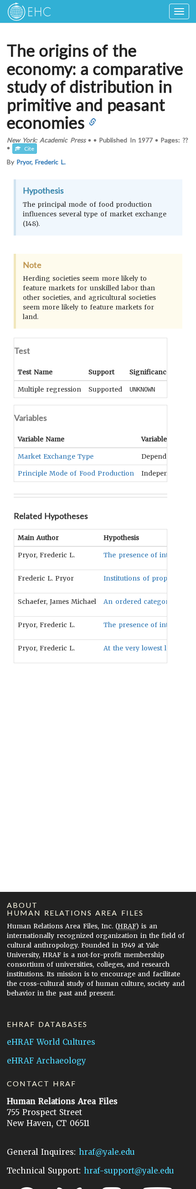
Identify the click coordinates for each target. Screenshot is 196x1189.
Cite (27, 148)
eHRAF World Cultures (51, 1042)
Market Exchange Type (55, 456)
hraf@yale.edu (107, 1152)
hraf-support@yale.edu (129, 1171)
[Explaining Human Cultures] (26, 11)
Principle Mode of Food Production (76, 473)
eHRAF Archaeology (46, 1061)
